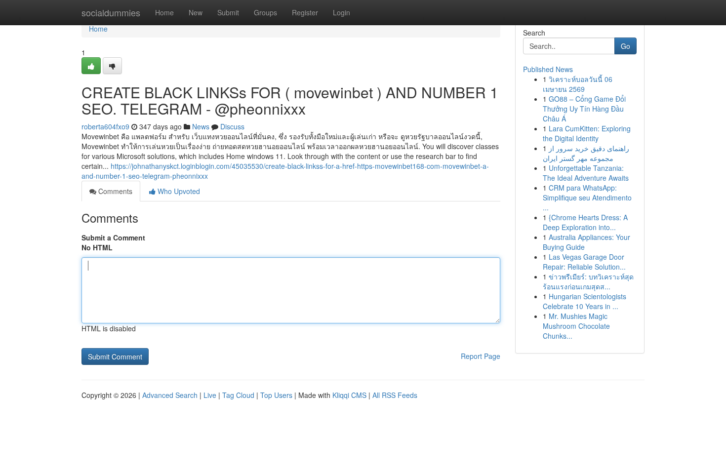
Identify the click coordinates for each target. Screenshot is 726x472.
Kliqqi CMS (349, 395)
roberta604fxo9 (105, 126)
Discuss (232, 126)
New (195, 12)
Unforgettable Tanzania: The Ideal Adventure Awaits (586, 173)
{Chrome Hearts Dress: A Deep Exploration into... (585, 222)
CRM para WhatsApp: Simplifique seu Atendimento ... (587, 197)
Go (625, 46)
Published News (548, 69)
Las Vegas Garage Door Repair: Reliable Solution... (584, 262)
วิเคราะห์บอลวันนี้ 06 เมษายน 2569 (577, 84)
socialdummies (110, 12)
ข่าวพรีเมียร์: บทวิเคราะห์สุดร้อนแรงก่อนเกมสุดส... (588, 281)
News (200, 126)
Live (209, 395)
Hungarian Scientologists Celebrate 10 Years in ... (584, 301)
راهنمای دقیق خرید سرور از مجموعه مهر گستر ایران (586, 153)
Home (164, 12)
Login (341, 12)
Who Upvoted (178, 191)
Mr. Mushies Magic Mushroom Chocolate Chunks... (576, 326)
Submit (228, 12)
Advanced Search (170, 395)
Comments (114, 191)
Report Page (480, 356)
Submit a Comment (113, 237)
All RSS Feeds (394, 395)
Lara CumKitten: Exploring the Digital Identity (587, 133)
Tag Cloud (238, 395)
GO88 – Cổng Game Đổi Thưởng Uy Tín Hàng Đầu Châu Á (584, 108)
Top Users (276, 395)
